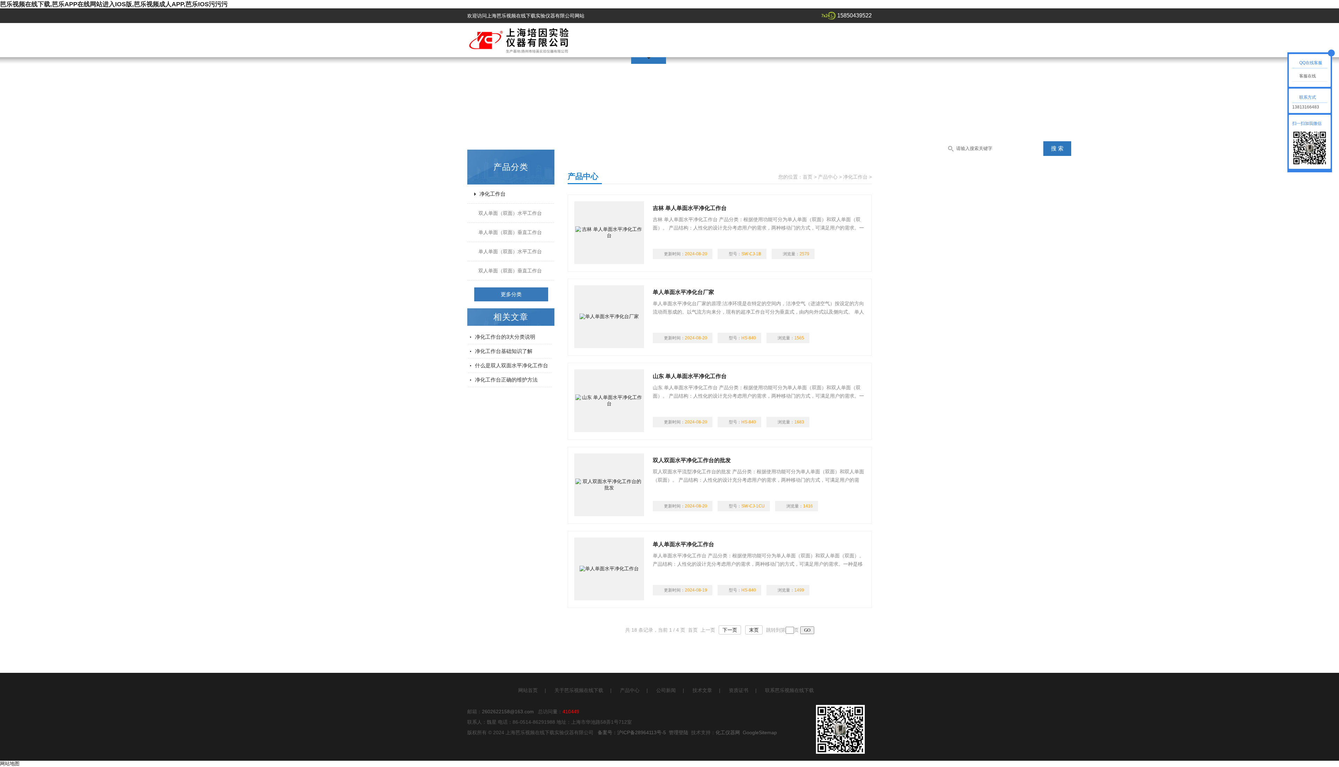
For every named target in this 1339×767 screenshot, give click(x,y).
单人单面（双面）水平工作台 (510, 251)
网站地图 (10, 763)
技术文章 (702, 690)
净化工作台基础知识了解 (503, 351)
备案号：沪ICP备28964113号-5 (632, 732)
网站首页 (528, 690)
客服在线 (1307, 76)
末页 (754, 630)
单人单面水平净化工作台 (683, 544)
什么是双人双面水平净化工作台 (511, 365)
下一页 (730, 630)
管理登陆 (678, 732)
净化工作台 (492, 194)
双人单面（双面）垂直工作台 (510, 270)
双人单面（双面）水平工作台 (510, 213)
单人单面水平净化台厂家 (683, 292)
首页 (807, 177)
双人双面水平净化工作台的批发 (692, 460)
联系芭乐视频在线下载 (789, 690)
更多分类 (511, 294)
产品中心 (828, 177)
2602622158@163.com (508, 711)
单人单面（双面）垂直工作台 (510, 232)
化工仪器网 (728, 732)
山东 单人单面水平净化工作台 (690, 376)
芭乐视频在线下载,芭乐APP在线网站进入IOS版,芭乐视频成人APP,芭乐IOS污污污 (114, 4)
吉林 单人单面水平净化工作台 (690, 208)
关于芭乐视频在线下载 (578, 690)
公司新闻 (666, 690)
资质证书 (738, 690)
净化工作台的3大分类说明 (505, 337)
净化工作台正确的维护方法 (506, 380)
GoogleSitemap (760, 732)
